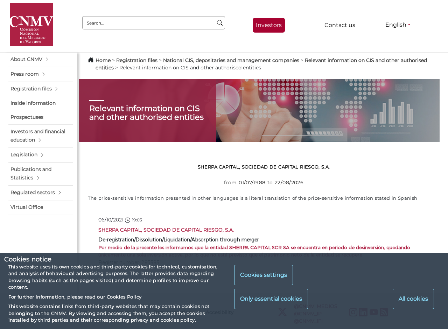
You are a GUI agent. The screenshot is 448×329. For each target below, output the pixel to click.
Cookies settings (263, 275)
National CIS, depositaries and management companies (231, 60)
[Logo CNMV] (31, 25)
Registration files (137, 60)
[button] (40, 60)
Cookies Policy (124, 297)
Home (103, 60)
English (395, 24)
